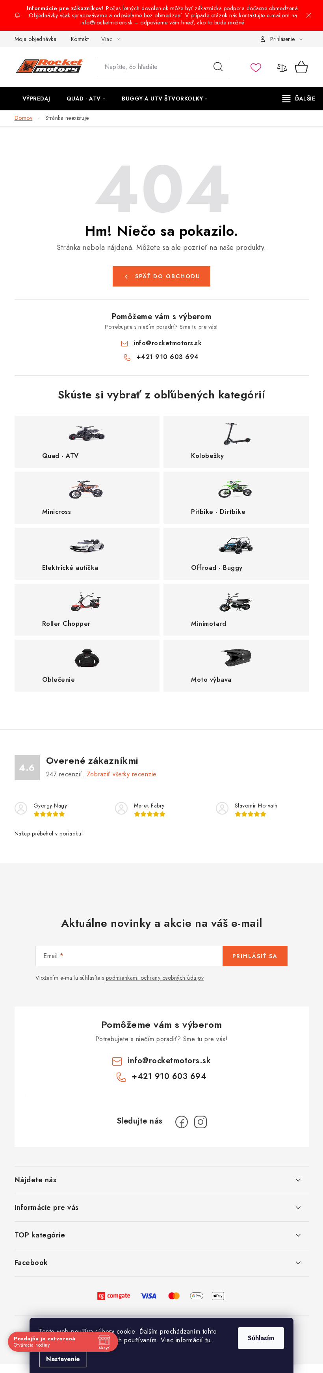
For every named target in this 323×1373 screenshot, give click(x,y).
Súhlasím (261, 1338)
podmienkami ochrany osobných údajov (155, 978)
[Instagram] (200, 1122)
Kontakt (80, 39)
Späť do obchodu (167, 276)
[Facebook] (181, 1122)
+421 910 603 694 (168, 356)
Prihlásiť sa (255, 956)
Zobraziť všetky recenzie (122, 774)
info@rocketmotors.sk (168, 343)
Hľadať (218, 67)
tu (207, 1340)
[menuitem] (36, 98)
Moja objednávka (36, 39)
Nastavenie (63, 1359)
